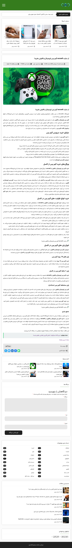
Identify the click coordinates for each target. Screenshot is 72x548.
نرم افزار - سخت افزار (19, 476)
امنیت (19, 448)
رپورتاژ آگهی (8, 346)
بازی (34, 64)
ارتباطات (54, 448)
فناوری (53, 469)
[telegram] (9, 350)
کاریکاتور (19, 469)
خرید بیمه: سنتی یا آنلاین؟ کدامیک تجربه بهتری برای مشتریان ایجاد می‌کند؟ (35, 14)
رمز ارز (53, 462)
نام (66, 415)
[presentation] (67, 36)
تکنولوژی (53, 459)
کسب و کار (54, 473)
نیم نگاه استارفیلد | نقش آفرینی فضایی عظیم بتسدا (46, 335)
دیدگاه (65, 397)
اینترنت (53, 452)
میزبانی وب (54, 476)
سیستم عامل (19, 462)
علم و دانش (18, 466)
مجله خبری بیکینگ (64, 340)
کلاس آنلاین (56, 537)
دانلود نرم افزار (65, 537)
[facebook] (15, 350)
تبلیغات (19, 455)
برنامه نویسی (54, 455)
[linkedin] (12, 350)
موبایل (19, 473)
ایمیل (65, 423)
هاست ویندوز (36, 545)
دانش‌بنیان (19, 459)
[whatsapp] (18, 350)
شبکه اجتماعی (54, 466)
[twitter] (5, 350)
